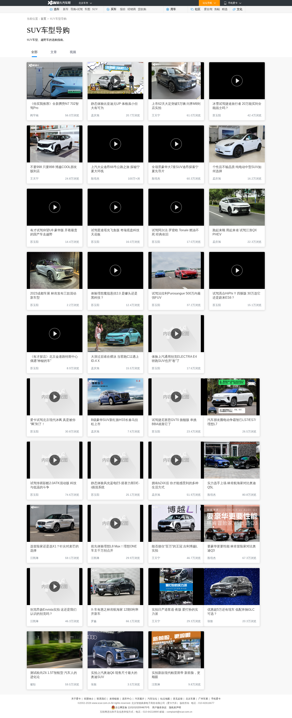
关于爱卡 (76, 698)
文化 (239, 9)
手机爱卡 (216, 698)
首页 (43, 18)
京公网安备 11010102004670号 (132, 707)
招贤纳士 (89, 698)
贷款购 (142, 9)
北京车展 (190, 698)
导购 (73, 9)
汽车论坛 (152, 698)
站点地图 (165, 698)
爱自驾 (208, 9)
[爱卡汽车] (59, 3)
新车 (66, 9)
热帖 (217, 9)
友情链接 (114, 698)
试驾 (80, 9)
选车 (56, 9)
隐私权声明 (175, 707)
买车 (113, 9)
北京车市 (83, 3)
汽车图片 (139, 698)
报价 (123, 9)
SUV (95, 9)
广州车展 (203, 698)
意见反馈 (178, 698)
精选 (224, 9)
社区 (197, 9)
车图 (87, 9)
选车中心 (127, 698)
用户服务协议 (159, 707)
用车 (173, 9)
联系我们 (101, 698)
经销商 (132, 9)
